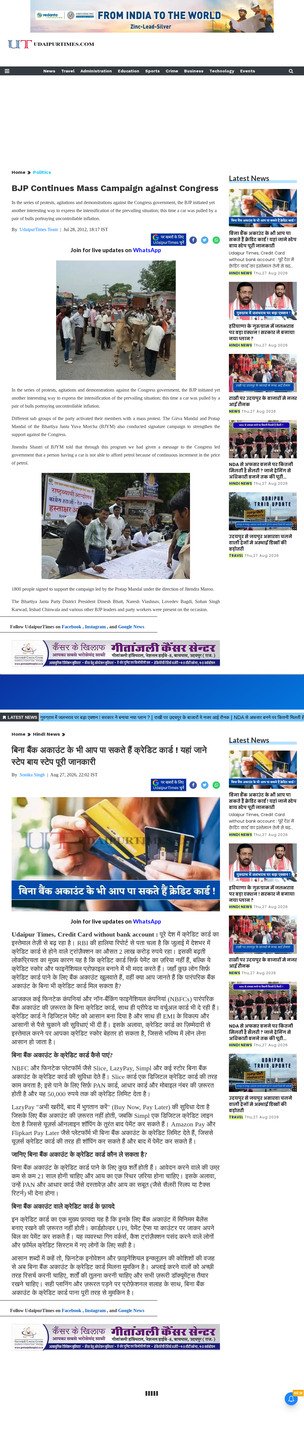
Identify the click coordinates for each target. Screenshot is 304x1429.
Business (193, 71)
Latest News (249, 178)
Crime (172, 71)
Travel (68, 71)
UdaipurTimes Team (39, 229)
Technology (221, 71)
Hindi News (46, 734)
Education (128, 71)
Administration (96, 71)
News (49, 71)
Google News (131, 626)
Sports (152, 71)
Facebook (71, 626)
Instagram (95, 626)
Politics (42, 172)
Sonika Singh (32, 774)
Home (19, 172)
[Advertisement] (152, 116)
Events (247, 71)
